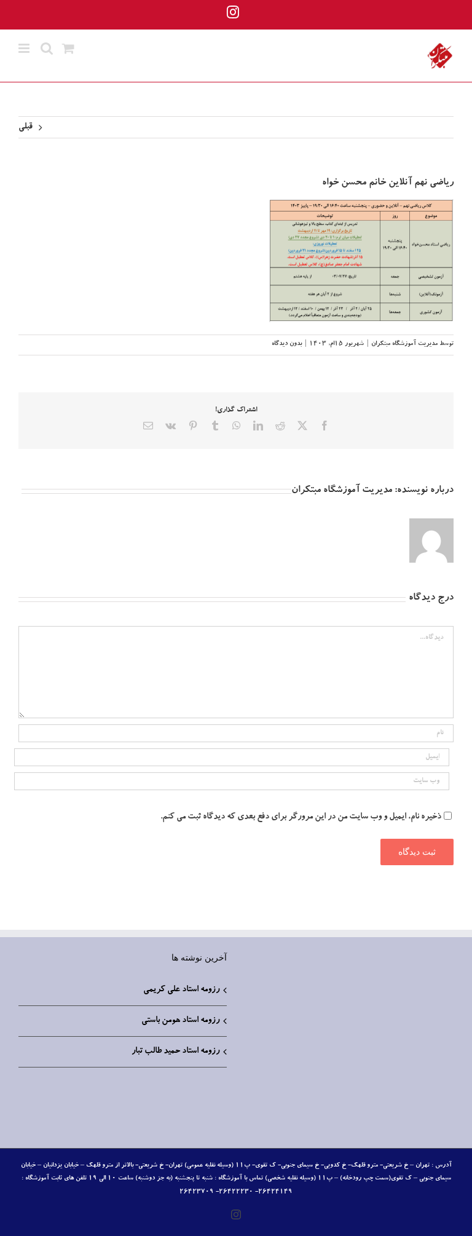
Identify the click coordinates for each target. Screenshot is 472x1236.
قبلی (25, 127)
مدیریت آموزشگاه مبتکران (404, 344)
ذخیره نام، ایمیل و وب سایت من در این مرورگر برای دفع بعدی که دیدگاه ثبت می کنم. (300, 817)
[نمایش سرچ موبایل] (47, 48)
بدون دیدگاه (287, 344)
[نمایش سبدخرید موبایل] (68, 48)
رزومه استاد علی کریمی (181, 990)
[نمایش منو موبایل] (24, 48)
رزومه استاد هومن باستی (180, 1021)
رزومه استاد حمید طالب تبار (175, 1051)
